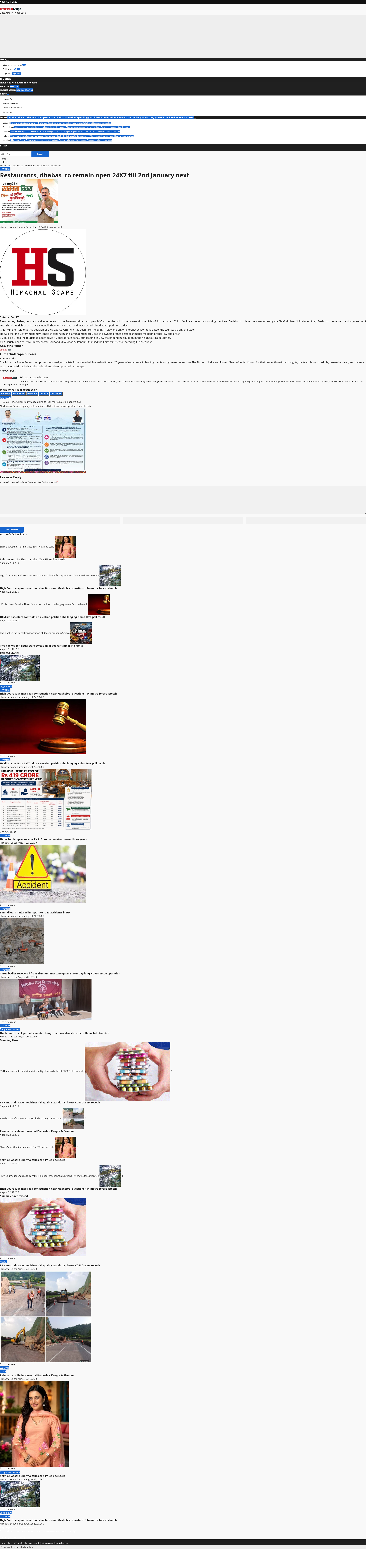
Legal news (12, 73)
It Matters (5, 78)
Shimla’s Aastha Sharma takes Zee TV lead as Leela (27, 546)
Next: (46, 406)
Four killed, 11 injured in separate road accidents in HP (35, 912)
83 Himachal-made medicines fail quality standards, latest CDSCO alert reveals (42, 1071)
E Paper (4, 145)
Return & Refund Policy (12, 108)
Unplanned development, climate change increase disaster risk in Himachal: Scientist (55, 1033)
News (3, 59)
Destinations (66, 127)
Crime (3, 1371)
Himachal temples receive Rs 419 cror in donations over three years (43, 839)
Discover (61, 131)
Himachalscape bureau (12, 227)
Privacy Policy (8, 99)
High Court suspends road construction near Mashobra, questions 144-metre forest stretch (50, 575)
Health (3, 1261)
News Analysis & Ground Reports (18, 82)
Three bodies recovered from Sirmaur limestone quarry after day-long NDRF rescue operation (60, 973)
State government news (14, 65)
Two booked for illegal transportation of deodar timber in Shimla (35, 633)
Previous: (40, 401)
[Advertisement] (183, 36)
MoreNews (47, 1543)
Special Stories (16, 89)
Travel (97, 117)
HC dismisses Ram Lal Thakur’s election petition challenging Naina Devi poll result (44, 604)
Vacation (57, 140)
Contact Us (7, 112)
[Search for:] (15, 153)
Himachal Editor (9, 842)
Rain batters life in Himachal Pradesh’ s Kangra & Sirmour (31, 1118)
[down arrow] (7, 60)
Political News (11, 69)
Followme (68, 136)
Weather (9, 86)
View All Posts (8, 370)
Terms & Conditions (10, 103)
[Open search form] (1, 149)
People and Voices (10, 1029)
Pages (3, 93)
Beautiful (57, 123)
